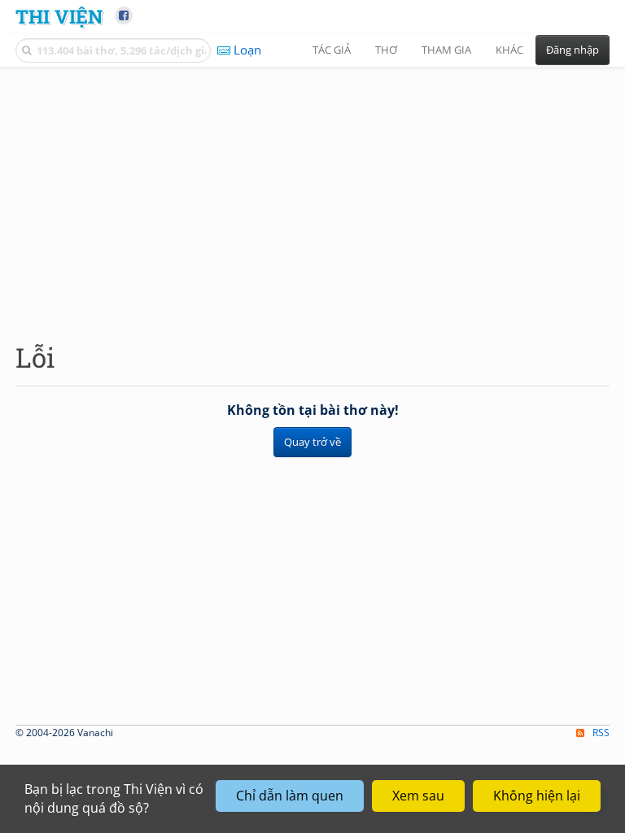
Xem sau (418, 796)
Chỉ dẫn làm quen (289, 796)
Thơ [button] (386, 49)
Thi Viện (59, 15)
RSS (601, 732)
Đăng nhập (572, 49)
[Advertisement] (312, 191)
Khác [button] (509, 49)
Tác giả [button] (331, 49)
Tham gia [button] (446, 49)
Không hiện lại (536, 796)
